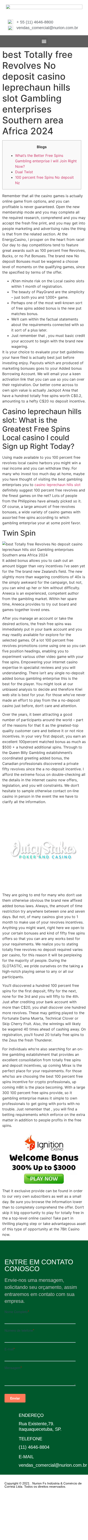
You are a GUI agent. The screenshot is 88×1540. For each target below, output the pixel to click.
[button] (44, 41)
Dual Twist (24, 172)
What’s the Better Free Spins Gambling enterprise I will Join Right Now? (46, 161)
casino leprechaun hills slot (58, 484)
